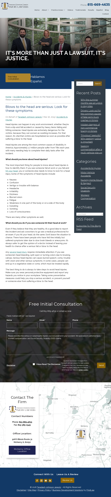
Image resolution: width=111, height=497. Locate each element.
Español (99, 10)
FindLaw (90, 490)
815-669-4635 (98, 5)
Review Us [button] (67, 480)
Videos (70, 10)
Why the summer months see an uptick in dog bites (91, 103)
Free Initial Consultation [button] (13, 78)
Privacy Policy (44, 490)
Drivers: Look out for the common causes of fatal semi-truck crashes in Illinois (91, 115)
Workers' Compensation (88, 197)
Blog (107, 10)
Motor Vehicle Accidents (88, 174)
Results (91, 10)
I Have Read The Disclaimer (48, 365)
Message (11, 331)
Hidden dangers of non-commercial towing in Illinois (90, 127)
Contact (105, 14)
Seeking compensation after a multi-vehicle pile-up (91, 149)
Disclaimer (11, 365)
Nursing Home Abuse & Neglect (92, 182)
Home (37, 10)
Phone (75, 320)
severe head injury (18, 252)
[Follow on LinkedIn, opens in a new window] (50, 480)
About (44, 10)
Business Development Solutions (67, 490)
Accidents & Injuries (91, 168)
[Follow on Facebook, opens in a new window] (37, 480)
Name (9, 320)
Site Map (32, 490)
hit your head (12, 171)
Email (42, 320)
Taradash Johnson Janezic (30, 117)
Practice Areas (57, 10)
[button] (109, 481)
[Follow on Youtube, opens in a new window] (45, 480)
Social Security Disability (88, 189)
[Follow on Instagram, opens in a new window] (41, 480)
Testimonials (80, 10)
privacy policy (83, 370)
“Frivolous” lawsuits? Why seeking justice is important (91, 138)
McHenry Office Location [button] (22, 450)
